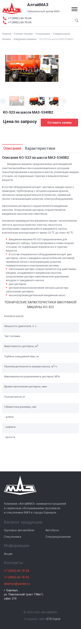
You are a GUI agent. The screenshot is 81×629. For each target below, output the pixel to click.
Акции (8, 554)
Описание (12, 148)
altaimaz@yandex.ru (17, 584)
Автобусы (52, 530)
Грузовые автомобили (19, 530)
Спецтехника (12, 536)
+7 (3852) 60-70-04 (16, 571)
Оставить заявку (59, 122)
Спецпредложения (58, 536)
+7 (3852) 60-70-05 (16, 577)
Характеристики (40, 148)
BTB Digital (53, 619)
